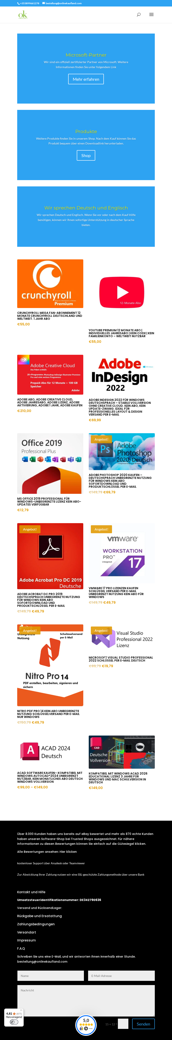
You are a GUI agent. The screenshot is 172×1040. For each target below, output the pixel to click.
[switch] (14, 1021)
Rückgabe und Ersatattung (39, 916)
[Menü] (21, 1011)
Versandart (26, 932)
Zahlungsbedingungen (36, 924)
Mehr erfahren (86, 79)
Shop (86, 155)
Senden (143, 1023)
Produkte (86, 131)
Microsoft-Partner (86, 55)
